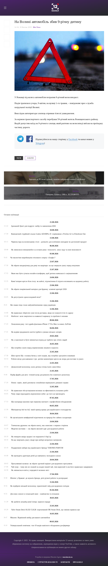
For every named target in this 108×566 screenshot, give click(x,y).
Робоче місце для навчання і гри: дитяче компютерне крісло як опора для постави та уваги (47, 359)
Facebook (73, 139)
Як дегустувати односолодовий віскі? (26, 297)
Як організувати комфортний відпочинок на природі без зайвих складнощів (40, 418)
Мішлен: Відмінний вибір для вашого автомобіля (30, 518)
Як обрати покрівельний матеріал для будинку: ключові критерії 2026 (39, 289)
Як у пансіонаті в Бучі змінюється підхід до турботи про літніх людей (39, 340)
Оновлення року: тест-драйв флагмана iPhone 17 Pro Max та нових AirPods (41, 324)
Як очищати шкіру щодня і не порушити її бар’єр (31, 437)
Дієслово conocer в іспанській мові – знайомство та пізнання (34, 494)
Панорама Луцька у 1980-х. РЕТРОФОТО (62, 194)
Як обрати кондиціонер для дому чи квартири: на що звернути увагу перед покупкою (45, 266)
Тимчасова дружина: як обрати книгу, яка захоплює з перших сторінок (39, 425)
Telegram (40, 143)
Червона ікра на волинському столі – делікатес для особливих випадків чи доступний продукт (49, 242)
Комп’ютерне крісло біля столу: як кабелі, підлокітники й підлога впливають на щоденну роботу (50, 281)
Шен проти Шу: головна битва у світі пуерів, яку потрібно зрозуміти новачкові (43, 356)
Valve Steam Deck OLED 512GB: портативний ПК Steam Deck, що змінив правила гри (45, 510)
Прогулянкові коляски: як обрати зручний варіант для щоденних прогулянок (41, 464)
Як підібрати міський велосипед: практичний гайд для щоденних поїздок (39, 486)
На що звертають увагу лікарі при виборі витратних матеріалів (36, 440)
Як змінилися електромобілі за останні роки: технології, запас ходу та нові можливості (46, 250)
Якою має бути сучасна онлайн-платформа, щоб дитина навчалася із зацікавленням (44, 273)
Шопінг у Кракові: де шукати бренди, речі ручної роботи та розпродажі (39, 478)
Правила (31, 562)
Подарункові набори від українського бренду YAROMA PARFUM (37, 448)
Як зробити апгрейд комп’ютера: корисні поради (30, 502)
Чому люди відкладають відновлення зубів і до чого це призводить (38, 394)
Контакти (65, 562)
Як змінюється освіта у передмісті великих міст (30, 470)
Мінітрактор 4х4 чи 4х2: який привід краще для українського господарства (41, 410)
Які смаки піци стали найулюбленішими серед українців (33, 305)
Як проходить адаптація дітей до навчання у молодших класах (36, 456)
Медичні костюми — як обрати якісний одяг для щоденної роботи (37, 429)
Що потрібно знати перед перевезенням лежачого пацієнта (34, 348)
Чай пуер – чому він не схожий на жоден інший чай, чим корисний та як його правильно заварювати (52, 467)
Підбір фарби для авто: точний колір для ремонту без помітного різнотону (40, 375)
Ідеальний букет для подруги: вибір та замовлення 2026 (33, 226)
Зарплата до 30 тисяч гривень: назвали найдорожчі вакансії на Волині (57, 179)
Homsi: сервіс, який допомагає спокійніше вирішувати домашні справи (39, 383)
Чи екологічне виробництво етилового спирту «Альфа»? (32, 258)
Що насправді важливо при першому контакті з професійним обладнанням (41, 402)
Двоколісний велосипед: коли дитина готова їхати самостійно (36, 367)
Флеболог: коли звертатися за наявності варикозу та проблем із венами (39, 316)
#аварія (30, 158)
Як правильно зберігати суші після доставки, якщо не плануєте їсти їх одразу (42, 313)
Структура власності (48, 562)
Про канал (78, 562)
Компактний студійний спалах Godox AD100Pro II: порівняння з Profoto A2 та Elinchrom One (48, 234)
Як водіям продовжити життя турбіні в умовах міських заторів (36, 332)
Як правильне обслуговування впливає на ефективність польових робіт (39, 391)
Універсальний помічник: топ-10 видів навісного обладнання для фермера (40, 526)
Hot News (37, 27)
